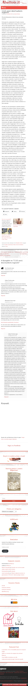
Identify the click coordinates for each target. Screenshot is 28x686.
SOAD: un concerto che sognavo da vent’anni (12, 653)
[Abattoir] (14, 4)
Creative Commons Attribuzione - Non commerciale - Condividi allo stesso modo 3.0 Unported (13, 673)
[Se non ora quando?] (7, 222)
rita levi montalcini (19, 244)
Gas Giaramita (8, 268)
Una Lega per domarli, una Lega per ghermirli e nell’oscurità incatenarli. (6, 254)
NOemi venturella (6, 567)
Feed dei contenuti (6, 587)
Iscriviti (5, 551)
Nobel (14, 244)
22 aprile (6, 244)
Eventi (21, 242)
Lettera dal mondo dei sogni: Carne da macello (12, 659)
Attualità (17, 242)
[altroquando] (13, 632)
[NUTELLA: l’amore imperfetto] (18, 221)
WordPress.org (5, 591)
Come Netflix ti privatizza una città (9, 657)
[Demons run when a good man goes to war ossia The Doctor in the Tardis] (7, 231)
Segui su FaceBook (14, 445)
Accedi (3, 585)
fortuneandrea (5, 571)
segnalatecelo (23, 678)
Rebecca (12, 563)
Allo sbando (12, 571)
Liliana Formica (17, 14)
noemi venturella (5, 573)
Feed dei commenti (6, 589)
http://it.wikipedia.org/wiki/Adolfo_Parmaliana (10, 322)
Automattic (25, 680)
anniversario (10, 244)
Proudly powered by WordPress (6, 680)
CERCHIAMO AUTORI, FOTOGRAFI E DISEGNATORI (14, 684)
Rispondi (3, 275)
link (7, 246)
